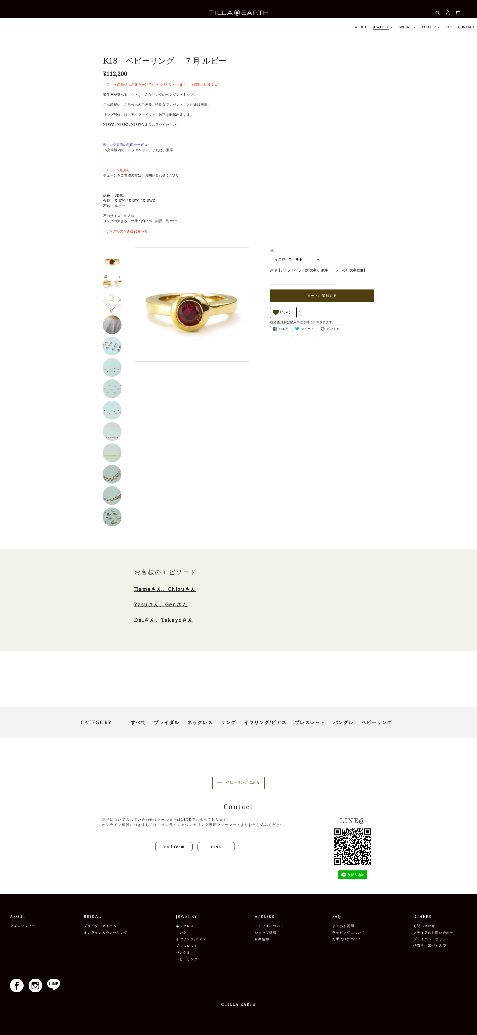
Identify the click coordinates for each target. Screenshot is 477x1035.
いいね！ (286, 312)
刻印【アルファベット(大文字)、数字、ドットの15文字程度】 (318, 270)
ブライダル (167, 722)
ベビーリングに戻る (242, 782)
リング (228, 722)
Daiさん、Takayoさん (164, 619)
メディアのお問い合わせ (433, 932)
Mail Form (174, 846)
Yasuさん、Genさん (161, 604)
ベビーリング (377, 722)
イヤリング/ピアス (265, 722)
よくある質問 (343, 926)
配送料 (282, 322)
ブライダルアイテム (100, 926)
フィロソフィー (23, 926)
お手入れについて (346, 939)
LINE (216, 846)
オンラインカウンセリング (106, 932)
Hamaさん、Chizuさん (165, 589)
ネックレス (200, 722)
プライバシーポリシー (431, 939)
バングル (343, 722)
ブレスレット (310, 722)
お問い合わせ (424, 926)
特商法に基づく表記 (429, 946)
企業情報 (262, 939)
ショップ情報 (266, 932)
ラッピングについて (348, 932)
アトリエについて (269, 926)
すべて (138, 722)
